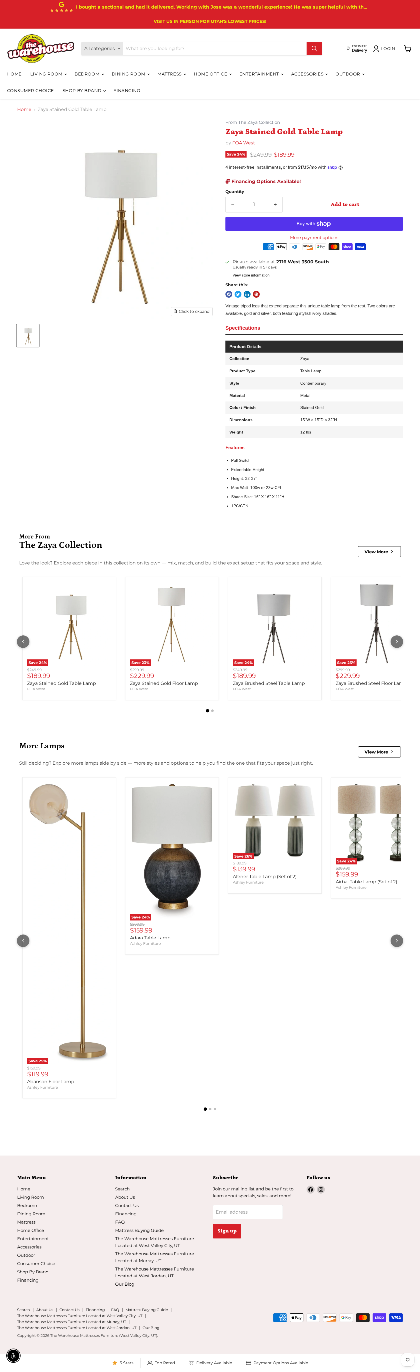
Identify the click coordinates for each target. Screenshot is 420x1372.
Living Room (47, 74)
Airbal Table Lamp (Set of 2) (366, 881)
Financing (126, 90)
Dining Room (129, 74)
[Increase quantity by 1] (275, 204)
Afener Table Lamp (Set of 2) (265, 876)
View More (376, 551)
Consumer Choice (30, 90)
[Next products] (397, 641)
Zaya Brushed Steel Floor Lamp (371, 683)
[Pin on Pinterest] (256, 294)
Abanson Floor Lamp (50, 1081)
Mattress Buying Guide (139, 1230)
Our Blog (124, 1284)
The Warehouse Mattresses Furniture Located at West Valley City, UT (79, 1315)
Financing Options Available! (265, 181)
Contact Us (127, 1205)
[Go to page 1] (207, 711)
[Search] (314, 48)
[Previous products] (23, 641)
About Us (125, 1197)
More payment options (314, 237)
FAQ (120, 1222)
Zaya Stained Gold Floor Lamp (164, 683)
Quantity (234, 191)
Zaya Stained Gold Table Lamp (61, 683)
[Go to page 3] (215, 1109)
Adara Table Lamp (150, 937)
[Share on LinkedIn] (247, 294)
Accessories (308, 74)
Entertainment (259, 74)
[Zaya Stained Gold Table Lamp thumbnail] (28, 335)
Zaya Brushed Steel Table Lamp (269, 683)
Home (14, 74)
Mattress (170, 74)
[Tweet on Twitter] (238, 294)
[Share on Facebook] (228, 294)
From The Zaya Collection (252, 122)
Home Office (211, 74)
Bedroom (88, 74)
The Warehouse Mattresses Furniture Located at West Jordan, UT (76, 1327)
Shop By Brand (83, 90)
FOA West (243, 143)
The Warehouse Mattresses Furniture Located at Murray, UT (71, 1321)
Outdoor (348, 74)
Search (122, 1189)
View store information (251, 275)
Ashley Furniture (42, 1087)
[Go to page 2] (212, 710)
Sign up (227, 1231)
